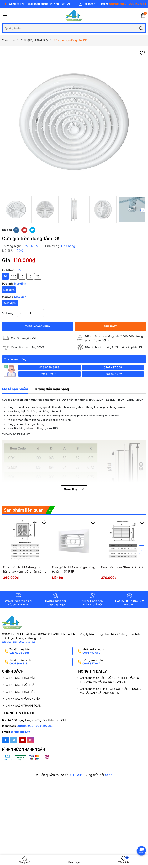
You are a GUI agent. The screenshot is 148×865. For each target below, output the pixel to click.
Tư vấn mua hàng (20, 651)
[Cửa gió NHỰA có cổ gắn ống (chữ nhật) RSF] (74, 541)
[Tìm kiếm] (141, 28)
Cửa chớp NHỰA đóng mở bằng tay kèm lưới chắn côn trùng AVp (23, 569)
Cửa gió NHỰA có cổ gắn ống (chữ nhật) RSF (73, 569)
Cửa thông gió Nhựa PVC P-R (122, 567)
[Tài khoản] (87, 4)
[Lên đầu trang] (142, 840)
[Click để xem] (74, 121)
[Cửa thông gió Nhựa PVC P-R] (123, 541)
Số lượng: (8, 313)
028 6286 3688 (49, 367)
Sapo (109, 775)
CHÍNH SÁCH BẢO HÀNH (21, 691)
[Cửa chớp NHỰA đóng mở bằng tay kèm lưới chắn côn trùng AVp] (25, 541)
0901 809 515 (49, 374)
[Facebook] (5, 740)
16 (29, 276)
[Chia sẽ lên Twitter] (32, 230)
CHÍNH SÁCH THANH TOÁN (23, 705)
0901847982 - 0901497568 (35, 725)
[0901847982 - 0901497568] (123, 4)
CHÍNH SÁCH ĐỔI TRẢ (20, 684)
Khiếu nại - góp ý (93, 651)
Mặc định (9, 289)
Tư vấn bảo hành (20, 662)
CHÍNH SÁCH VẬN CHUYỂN (23, 698)
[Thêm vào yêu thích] (142, 52)
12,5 (13, 276)
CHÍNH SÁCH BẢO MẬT (20, 677)
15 (22, 276)
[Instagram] (30, 740)
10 (5, 276)
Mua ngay (110, 326)
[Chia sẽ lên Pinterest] (24, 230)
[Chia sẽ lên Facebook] (16, 230)
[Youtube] (22, 740)
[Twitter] (13, 740)
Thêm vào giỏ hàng (37, 326)
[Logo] (74, 15)
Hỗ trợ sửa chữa (92, 662)
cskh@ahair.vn (20, 731)
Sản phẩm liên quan (24, 509)
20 (38, 276)
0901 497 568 (113, 367)
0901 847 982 (113, 374)
